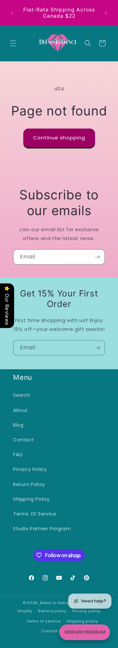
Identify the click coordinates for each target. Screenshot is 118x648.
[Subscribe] (97, 257)
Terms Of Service (34, 514)
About (20, 410)
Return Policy (29, 484)
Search (21, 395)
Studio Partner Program (42, 528)
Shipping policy (82, 621)
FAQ (18, 454)
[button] (13, 43)
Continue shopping (59, 137)
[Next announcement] (106, 13)
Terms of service (43, 621)
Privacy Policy (30, 469)
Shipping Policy (31, 499)
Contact (23, 439)
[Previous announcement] (12, 13)
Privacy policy (86, 611)
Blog (18, 425)
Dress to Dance (55, 602)
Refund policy (52, 611)
